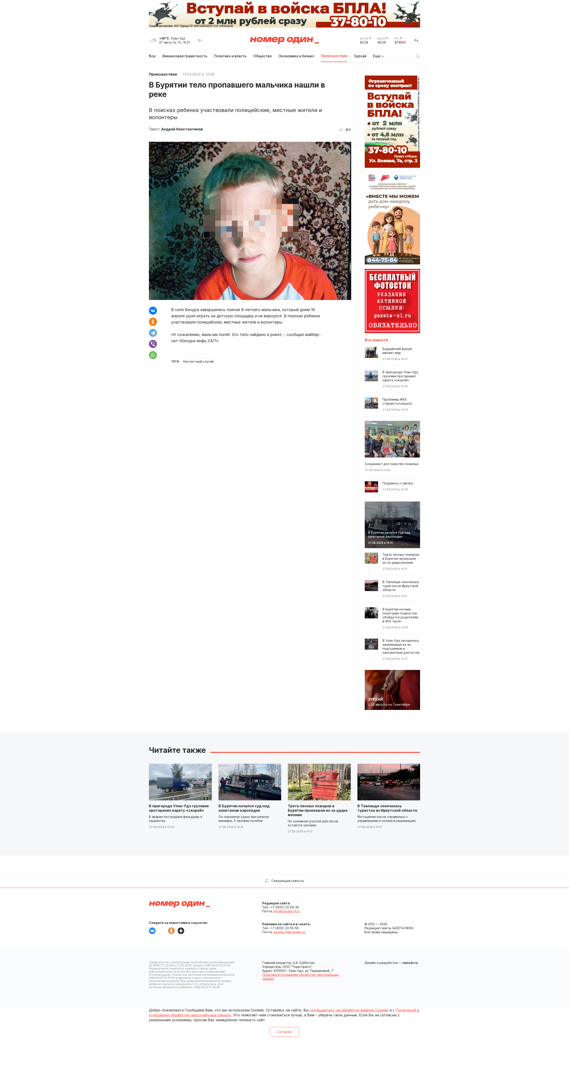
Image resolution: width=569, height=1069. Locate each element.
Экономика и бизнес (296, 56)
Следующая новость (287, 881)
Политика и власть (230, 56)
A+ (348, 129)
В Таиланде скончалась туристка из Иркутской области (387, 808)
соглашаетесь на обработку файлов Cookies (349, 1010)
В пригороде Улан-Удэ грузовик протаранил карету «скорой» (179, 808)
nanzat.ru (410, 963)
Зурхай (360, 56)
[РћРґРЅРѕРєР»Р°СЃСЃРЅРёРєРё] (153, 322)
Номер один (284, 40)
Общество (262, 56)
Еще (377, 56)
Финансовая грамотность (184, 56)
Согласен (284, 1032)
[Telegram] (153, 333)
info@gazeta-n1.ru (286, 911)
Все (152, 56)
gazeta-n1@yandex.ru (289, 932)
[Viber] (153, 344)
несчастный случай (198, 361)
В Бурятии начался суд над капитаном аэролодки (244, 808)
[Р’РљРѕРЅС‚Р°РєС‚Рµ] (153, 311)
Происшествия (334, 56)
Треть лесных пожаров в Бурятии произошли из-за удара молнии (318, 810)
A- (341, 130)
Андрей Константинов (182, 129)
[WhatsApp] (153, 355)
